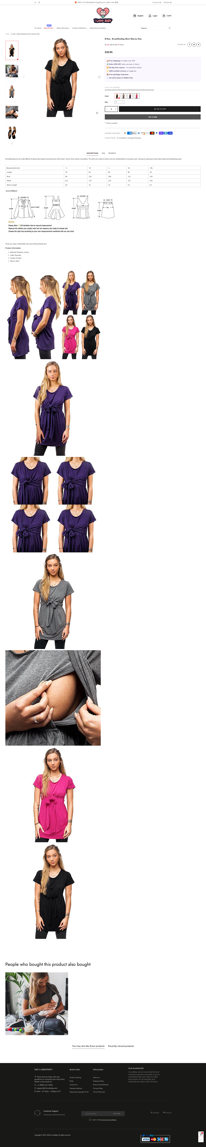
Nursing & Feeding (134, 138)
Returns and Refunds (100, 1085)
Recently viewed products (121, 1046)
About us (96, 1077)
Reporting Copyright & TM (79, 1092)
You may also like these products (88, 1046)
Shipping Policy (98, 1081)
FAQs (71, 1081)
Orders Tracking (75, 1077)
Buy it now (153, 117)
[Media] (97, 112)
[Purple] (130, 96)
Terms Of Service (99, 1092)
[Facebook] (35, 2)
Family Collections (79, 28)
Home (39, 28)
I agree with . (104, 1120)
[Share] (189, 45)
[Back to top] (201, 1139)
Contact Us (73, 1085)
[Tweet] (194, 45)
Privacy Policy (98, 1088)
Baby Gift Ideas (63, 28)
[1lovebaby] (103, 15)
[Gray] (123, 96)
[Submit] (169, 28)
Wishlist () (168, 2)
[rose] (136, 96)
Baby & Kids (48, 28)
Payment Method (76, 1088)
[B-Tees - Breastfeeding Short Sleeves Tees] (61, 77)
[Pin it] (198, 45)
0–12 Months (121, 138)
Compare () (156, 2)
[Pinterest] (39, 2)
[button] (24, 77)
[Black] (117, 96)
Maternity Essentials (98, 28)
